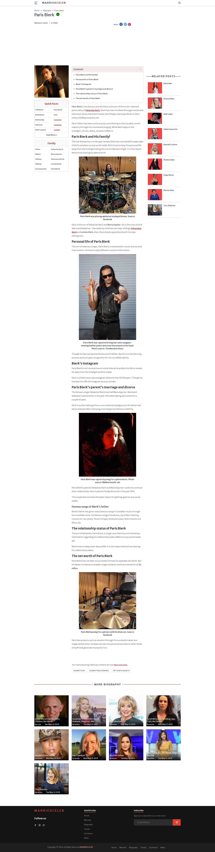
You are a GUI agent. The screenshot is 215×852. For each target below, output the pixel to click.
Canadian (57, 120)
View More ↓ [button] (51, 135)
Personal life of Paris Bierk (87, 79)
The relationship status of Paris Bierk (92, 94)
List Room (88, 833)
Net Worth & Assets (121, 671)
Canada (57, 130)
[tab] (107, 69)
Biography (88, 824)
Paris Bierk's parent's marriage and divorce (94, 89)
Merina (77, 724)
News (86, 838)
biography (47, 10)
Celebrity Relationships (99, 671)
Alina (39, 724)
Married (54, 2)
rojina (55, 23)
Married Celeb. (121, 665)
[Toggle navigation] (37, 3)
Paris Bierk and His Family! (87, 75)
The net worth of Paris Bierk (88, 98)
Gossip (87, 829)
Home (86, 816)
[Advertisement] (107, 46)
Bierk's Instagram (83, 84)
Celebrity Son (79, 671)
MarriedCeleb (49, 811)
